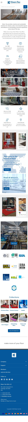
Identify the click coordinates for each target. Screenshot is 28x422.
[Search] (25, 6)
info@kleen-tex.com (6, 396)
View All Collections (14, 330)
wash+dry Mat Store (5, 372)
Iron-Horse (21, 147)
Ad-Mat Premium (23, 214)
